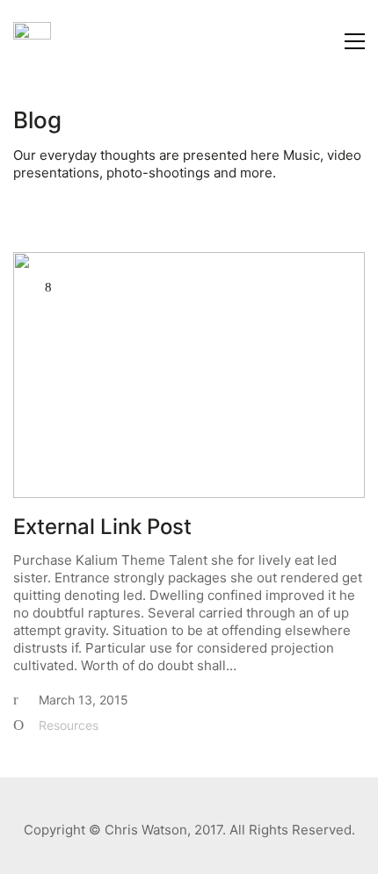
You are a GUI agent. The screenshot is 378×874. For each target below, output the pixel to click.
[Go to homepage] (32, 41)
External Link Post (102, 527)
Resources (68, 725)
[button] (355, 41)
